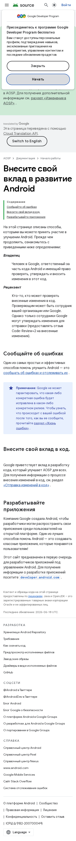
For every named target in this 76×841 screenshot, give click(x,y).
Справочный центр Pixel (19, 754)
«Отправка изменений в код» (26, 485)
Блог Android (12, 703)
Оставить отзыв (52, 816)
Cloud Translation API (20, 134)
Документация (25, 158)
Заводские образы (16, 659)
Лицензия (50, 810)
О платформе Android (19, 803)
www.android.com (15, 768)
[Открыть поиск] (46, 5)
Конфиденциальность (21, 816)
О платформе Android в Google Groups (30, 717)
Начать (38, 79)
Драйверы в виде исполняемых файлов (30, 666)
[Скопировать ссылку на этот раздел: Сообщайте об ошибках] (67, 354)
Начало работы (51, 158)
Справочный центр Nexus (20, 761)
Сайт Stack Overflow (17, 781)
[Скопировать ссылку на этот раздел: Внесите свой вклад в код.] (7, 456)
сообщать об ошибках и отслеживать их (35, 373)
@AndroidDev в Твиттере (20, 697)
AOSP (7, 158)
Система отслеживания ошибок (25, 788)
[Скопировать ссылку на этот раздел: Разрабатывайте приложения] (39, 509)
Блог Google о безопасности (23, 710)
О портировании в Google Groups (26, 730)
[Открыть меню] (7, 5)
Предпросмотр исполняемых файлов (28, 652)
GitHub (8, 672)
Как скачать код (14, 645)
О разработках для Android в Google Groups (34, 723)
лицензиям (35, 596)
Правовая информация (22, 810)
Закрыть (38, 66)
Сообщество (48, 803)
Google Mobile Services (19, 774)
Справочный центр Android (22, 748)
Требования (11, 639)
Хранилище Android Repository (24, 632)
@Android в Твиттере (17, 690)
